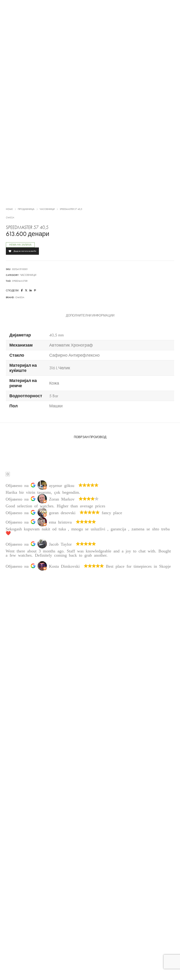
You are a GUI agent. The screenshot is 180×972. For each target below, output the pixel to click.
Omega (10, 217)
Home (9, 209)
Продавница (26, 209)
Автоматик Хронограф (71, 345)
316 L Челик (59, 367)
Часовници (47, 209)
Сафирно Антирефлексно (74, 355)
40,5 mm (56, 335)
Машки (56, 406)
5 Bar (53, 395)
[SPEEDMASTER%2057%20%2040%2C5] (21, 291)
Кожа (54, 383)
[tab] (90, 315)
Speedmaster (20, 280)
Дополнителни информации (90, 315)
